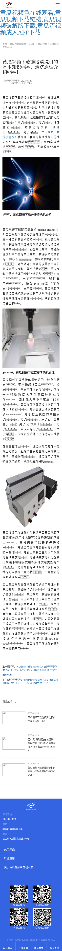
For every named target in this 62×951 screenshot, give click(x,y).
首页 (4, 44)
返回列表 (7, 675)
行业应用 (9, 858)
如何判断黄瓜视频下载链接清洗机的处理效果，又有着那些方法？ (30, 681)
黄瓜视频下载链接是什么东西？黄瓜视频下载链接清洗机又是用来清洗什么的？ (30, 668)
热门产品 (9, 849)
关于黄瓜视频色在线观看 (18, 867)
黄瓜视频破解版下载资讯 (22, 44)
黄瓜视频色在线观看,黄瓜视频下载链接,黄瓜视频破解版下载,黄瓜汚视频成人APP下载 (30, 23)
